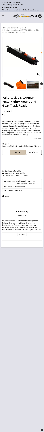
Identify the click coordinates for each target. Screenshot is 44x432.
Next (41, 83)
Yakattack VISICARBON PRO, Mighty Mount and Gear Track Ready (20, 31)
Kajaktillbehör (10, 28)
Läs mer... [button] (38, 139)
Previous (5, 83)
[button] (32, 16)
